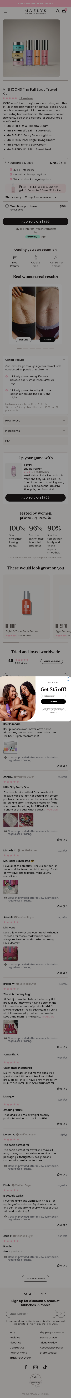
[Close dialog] (68, 679)
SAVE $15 (53, 702)
